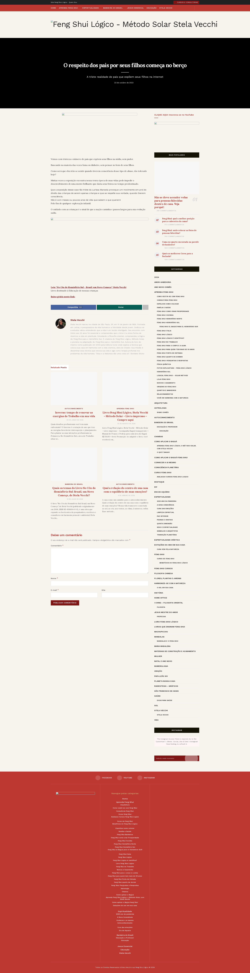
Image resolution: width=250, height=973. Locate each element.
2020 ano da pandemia (166, 501)
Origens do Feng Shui (166, 387)
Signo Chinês (162, 412)
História (158, 593)
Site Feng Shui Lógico (59, 2)
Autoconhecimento (74, 408)
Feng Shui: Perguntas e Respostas (172, 361)
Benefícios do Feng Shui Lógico (174, 563)
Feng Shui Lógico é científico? (170, 338)
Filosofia (161, 607)
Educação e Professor (167, 427)
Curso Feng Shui (162, 472)
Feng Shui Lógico (164, 334)
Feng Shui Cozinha (165, 315)
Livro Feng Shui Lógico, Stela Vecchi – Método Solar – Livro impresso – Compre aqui (125, 416)
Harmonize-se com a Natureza (169, 583)
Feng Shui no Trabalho (167, 342)
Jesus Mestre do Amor (166, 612)
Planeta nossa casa (164, 681)
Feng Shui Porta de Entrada (169, 353)
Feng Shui (159, 554)
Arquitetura (160, 403)
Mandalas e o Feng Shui (167, 641)
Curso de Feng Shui (165, 559)
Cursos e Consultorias (187, 2)
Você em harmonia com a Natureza (172, 398)
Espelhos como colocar (168, 304)
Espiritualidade (90, 8)
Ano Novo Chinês (162, 287)
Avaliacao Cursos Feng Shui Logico (172, 477)
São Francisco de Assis (166, 691)
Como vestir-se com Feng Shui (170, 296)
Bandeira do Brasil (113, 8)
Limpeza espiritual (165, 512)
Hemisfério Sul (163, 372)
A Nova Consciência (165, 505)
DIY (155, 487)
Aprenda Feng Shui (68, 8)
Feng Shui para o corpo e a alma (171, 346)
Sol (156, 705)
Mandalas (159, 637)
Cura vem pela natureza (168, 549)
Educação (152, 8)
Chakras (158, 436)
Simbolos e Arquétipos (167, 531)
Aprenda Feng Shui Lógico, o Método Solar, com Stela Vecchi (176, 447)
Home (53, 8)
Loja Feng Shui (163, 379)
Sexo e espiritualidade (167, 527)
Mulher (158, 656)
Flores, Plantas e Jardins (167, 578)
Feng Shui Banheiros (125, 834)
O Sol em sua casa (165, 588)
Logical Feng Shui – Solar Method (172, 375)
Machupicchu (161, 632)
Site (103, 590)
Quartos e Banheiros (166, 390)
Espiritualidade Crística (167, 540)
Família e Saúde (164, 307)
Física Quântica (164, 364)
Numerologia (161, 666)
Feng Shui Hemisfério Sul (168, 322)
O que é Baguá (163, 452)
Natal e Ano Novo (163, 661)
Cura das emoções (165, 509)
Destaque (159, 482)
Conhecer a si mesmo (165, 462)
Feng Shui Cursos (163, 568)
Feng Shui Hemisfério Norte (169, 319)
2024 (156, 277)
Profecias (161, 616)
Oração (158, 671)
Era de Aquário (162, 492)
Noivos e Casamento (166, 383)
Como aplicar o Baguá (165, 441)
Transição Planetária (167, 535)
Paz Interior (162, 516)
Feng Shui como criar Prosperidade (173, 311)
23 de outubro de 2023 (123, 83)
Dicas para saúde (164, 700)
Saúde (157, 696)
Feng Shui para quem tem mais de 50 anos (175, 349)
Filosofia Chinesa (163, 573)
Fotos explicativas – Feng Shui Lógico (174, 368)
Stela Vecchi (166, 8)
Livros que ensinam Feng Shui (169, 627)
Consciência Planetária (166, 467)
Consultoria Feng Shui (167, 300)
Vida (156, 720)
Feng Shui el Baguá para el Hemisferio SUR (179, 327)
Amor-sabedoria (162, 282)
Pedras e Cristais (165, 520)
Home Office (160, 598)
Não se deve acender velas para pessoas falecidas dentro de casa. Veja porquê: (171, 202)
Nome (54, 578)
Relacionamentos (165, 394)
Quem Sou (73, 2)
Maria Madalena (162, 646)
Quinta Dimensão (164, 524)
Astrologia (160, 408)
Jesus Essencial (135, 8)
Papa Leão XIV (161, 676)
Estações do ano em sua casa (169, 545)
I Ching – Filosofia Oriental (168, 603)
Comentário (57, 545)
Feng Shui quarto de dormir (170, 357)
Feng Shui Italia (164, 331)
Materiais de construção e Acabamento (175, 651)
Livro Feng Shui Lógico (166, 622)
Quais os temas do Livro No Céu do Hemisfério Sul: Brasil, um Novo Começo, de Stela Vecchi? (74, 491)
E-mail (55, 590)
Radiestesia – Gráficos (166, 686)
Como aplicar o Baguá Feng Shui (171, 457)
